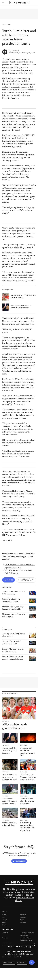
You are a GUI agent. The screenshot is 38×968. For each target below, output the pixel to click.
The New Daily (13, 50)
